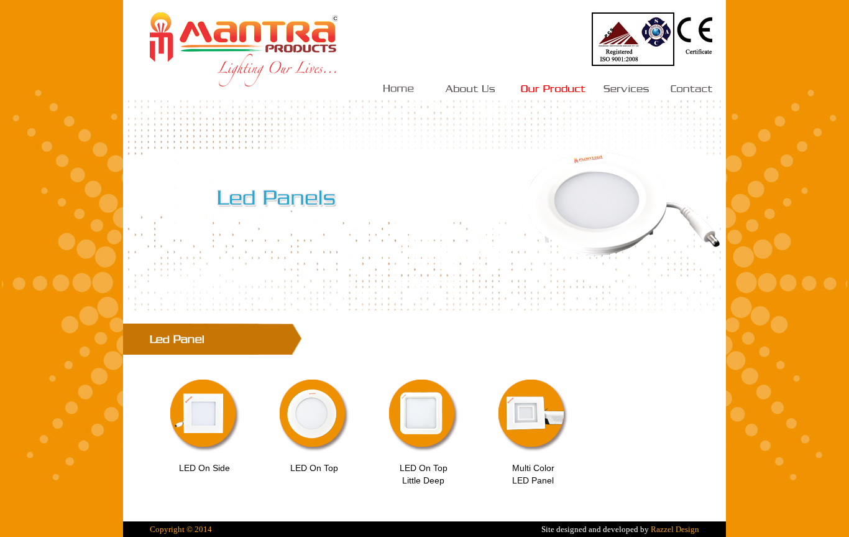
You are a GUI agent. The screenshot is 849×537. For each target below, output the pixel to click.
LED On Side (204, 468)
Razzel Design (675, 529)
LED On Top (314, 468)
